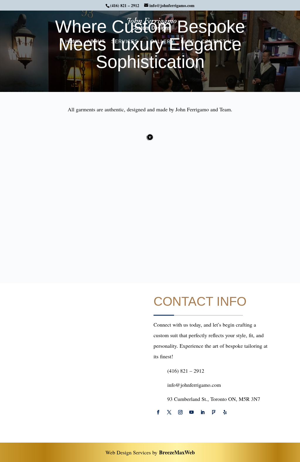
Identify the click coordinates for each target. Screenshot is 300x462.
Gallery (162, 42)
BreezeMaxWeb (177, 452)
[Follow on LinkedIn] (202, 412)
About (96, 42)
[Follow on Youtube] (191, 412)
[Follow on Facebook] (158, 412)
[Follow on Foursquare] (213, 412)
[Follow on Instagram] (180, 412)
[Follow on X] (169, 412)
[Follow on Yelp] (224, 412)
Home (73, 42)
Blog (188, 42)
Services (124, 42)
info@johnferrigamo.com (194, 384)
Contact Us (218, 42)
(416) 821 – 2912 (124, 5)
